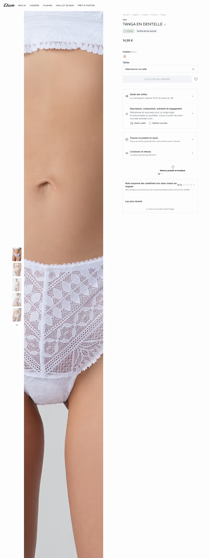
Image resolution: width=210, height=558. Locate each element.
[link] (22, 5)
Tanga (163, 15)
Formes (154, 15)
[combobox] (160, 69)
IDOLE (125, 19)
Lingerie (135, 15)
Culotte (145, 15)
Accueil (126, 15)
